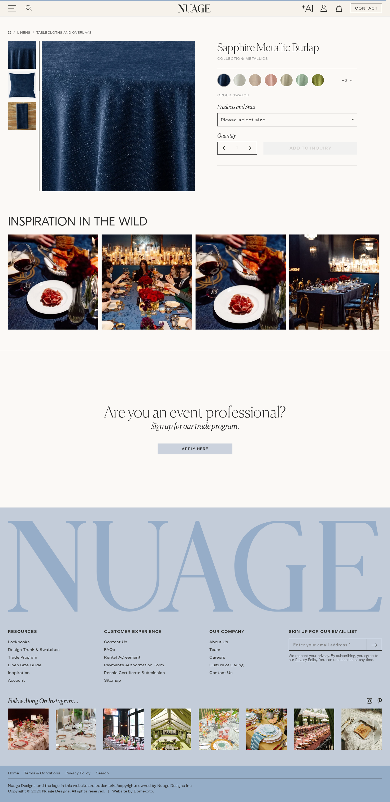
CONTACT (366, 8)
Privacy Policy (306, 659)
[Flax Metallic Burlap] (286, 79)
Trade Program (22, 657)
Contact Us (115, 641)
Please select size (243, 119)
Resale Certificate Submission (134, 672)
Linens (23, 33)
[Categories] (9, 33)
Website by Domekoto (132, 791)
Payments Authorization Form (134, 665)
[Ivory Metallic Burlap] (239, 79)
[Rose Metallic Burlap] (255, 79)
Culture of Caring (226, 665)
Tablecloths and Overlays (64, 33)
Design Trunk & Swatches (34, 649)
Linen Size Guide (24, 665)
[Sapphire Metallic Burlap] (224, 79)
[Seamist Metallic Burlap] (302, 79)
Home (13, 773)
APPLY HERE (195, 449)
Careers (217, 657)
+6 (345, 80)
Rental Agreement (122, 657)
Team (214, 649)
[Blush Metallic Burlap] (271, 79)
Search (102, 773)
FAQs (109, 649)
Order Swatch (233, 95)
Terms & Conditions (42, 773)
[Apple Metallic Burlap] (317, 79)
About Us (218, 641)
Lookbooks (19, 641)
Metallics (257, 59)
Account (16, 680)
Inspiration (19, 672)
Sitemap (112, 680)
